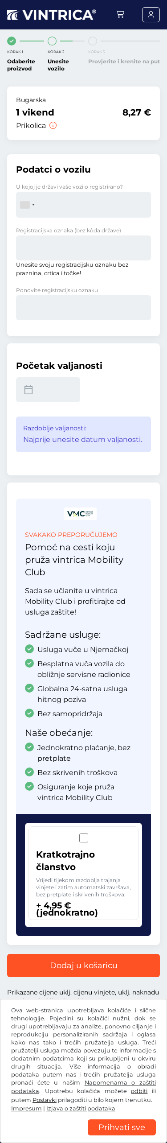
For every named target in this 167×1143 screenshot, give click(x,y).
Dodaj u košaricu (84, 965)
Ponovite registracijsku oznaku (57, 290)
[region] (83, 1136)
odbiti (139, 1091)
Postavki (45, 1100)
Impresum (26, 1108)
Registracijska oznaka (68, 230)
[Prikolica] (52, 125)
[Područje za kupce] (151, 14)
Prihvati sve (121, 1127)
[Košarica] (120, 14)
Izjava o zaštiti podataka (80, 1108)
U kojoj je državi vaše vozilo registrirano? (69, 186)
